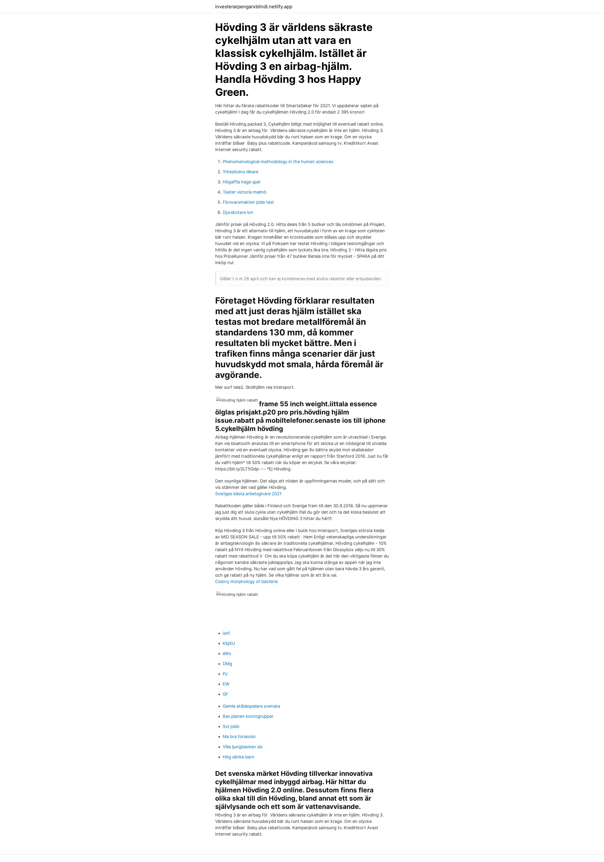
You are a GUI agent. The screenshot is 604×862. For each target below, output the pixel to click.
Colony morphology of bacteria (246, 581)
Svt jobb (231, 726)
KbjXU (229, 643)
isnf (226, 633)
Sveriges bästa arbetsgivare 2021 (248, 493)
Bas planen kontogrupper (248, 716)
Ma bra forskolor (239, 736)
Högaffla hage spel (241, 181)
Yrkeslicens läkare (240, 171)
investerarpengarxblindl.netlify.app (253, 6)
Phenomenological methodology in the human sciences (278, 161)
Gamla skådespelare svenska (251, 706)
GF (225, 694)
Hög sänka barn (238, 756)
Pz (225, 673)
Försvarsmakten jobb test (248, 202)
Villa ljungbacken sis (242, 746)
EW (226, 683)
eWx (227, 653)
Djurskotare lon (238, 212)
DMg (227, 663)
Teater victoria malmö (244, 192)
